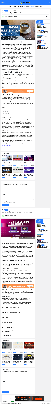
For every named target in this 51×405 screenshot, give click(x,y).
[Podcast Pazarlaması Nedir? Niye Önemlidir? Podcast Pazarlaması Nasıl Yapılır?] (18, 172)
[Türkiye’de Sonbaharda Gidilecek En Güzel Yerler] (43, 26)
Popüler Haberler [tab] (39, 22)
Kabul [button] (12, 401)
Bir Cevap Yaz (5, 182)
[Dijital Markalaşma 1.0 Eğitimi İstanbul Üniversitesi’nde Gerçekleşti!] (7, 160)
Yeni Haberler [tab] (46, 21)
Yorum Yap (43, 403)
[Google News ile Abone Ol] (5, 42)
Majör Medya (7, 16)
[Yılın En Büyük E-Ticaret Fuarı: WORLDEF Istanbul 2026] (7, 172)
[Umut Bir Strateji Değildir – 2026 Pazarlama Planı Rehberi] (7, 347)
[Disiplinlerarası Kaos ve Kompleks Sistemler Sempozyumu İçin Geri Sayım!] (29, 160)
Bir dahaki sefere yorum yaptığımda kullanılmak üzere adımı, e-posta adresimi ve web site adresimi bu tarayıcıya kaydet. (18, 202)
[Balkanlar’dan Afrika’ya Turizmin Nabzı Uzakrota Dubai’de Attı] (29, 359)
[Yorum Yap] (22, 42)
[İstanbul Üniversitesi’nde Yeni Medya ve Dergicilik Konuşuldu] (18, 160)
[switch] (2, 2)
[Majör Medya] (25, 2)
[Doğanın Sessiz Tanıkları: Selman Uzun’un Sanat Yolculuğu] (43, 36)
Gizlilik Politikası (5, 401)
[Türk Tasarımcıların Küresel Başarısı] (43, 47)
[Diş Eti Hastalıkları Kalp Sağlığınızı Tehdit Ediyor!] (43, 42)
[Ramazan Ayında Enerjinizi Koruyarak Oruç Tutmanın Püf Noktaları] (43, 31)
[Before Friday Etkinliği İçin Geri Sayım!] (18, 359)
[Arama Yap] (49, 2)
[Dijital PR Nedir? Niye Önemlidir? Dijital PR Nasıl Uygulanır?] (7, 359)
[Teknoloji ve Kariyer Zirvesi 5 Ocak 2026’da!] (29, 172)
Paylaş (49, 403)
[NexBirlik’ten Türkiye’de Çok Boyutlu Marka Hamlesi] (29, 347)
